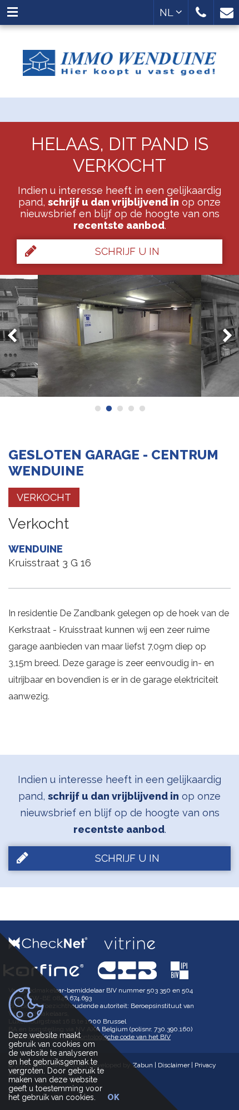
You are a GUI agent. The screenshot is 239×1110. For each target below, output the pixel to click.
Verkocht (44, 497)
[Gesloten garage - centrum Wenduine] (119, 336)
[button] (200, 12)
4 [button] (131, 408)
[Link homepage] (119, 59)
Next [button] (222, 336)
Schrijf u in (127, 251)
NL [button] (168, 12)
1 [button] (97, 408)
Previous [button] (17, 336)
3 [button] (119, 408)
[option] (119, 336)
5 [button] (142, 408)
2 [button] (108, 408)
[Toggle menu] (12, 12)
